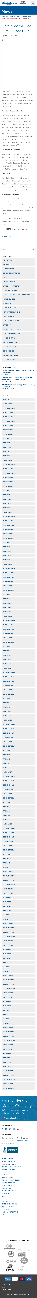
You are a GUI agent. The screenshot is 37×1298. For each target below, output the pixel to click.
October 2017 (8, 742)
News (5, 277)
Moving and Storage (9, 1164)
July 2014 (6, 906)
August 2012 (7, 1006)
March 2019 (7, 668)
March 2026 (7, 404)
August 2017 (7, 750)
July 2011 (6, 1058)
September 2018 (8, 694)
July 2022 (6, 495)
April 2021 (6, 560)
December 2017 (8, 733)
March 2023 (7, 460)
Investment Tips (9, 338)
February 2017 (8, 776)
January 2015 (8, 880)
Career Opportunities (11, 286)
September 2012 (8, 1001)
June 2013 (6, 962)
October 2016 (8, 793)
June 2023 (6, 447)
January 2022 (8, 521)
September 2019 (8, 642)
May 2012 (6, 1019)
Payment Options (8, 1177)
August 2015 (7, 854)
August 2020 (7, 594)
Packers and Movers (9, 1161)
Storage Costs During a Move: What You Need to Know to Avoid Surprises (17, 378)
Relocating (7, 260)
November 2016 (8, 789)
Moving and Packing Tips (11, 1191)
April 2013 (6, 971)
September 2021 (8, 538)
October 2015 (8, 845)
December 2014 (8, 884)
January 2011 (8, 1075)
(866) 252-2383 (22, 1140)
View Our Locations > (11, 1118)
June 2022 (6, 499)
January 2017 (8, 781)
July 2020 (6, 599)
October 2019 (8, 638)
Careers (4, 1215)
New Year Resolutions (11, 312)
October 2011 (8, 1049)
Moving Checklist (8, 1185)
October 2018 (8, 690)
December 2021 (8, 525)
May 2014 (6, 915)
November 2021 (8, 529)
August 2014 (7, 902)
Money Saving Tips (10, 342)
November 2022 (8, 477)
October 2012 (8, 997)
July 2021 (6, 547)
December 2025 (8, 408)
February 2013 (8, 980)
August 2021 (7, 542)
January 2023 (8, 469)
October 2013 (8, 945)
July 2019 (6, 651)
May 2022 (6, 503)
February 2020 (8, 620)
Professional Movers (9, 1204)
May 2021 (6, 555)
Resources (6, 1174)
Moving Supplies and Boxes (11, 1167)
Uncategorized (9, 282)
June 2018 (6, 707)
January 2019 (8, 677)
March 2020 (7, 616)
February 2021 (8, 568)
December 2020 (8, 577)
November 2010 (8, 1084)
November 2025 (8, 412)
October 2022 (8, 482)
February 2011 (8, 1071)
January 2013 (8, 984)
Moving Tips (6, 236)
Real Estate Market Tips (12, 346)
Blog (3, 1196)
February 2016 (8, 828)
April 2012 (6, 1023)
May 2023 (6, 451)
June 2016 (6, 811)
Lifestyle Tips (8, 316)
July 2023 (6, 443)
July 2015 (6, 858)
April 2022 (6, 508)
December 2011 (8, 1040)
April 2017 (6, 768)
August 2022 (7, 490)
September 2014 (8, 897)
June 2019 (6, 655)
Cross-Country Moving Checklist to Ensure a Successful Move (18, 371)
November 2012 (8, 993)
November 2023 (8, 425)
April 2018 (6, 716)
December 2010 (8, 1079)
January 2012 (8, 1036)
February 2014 (8, 928)
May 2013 (6, 967)
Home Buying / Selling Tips (13, 321)
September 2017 (8, 746)
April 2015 (6, 867)
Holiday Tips (7, 303)
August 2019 (7, 646)
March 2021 (7, 564)
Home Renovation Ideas (12, 334)
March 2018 (7, 720)
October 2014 (8, 893)
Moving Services (8, 1159)
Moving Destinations (11, 355)
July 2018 (6, 703)
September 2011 (8, 1053)
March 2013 (7, 975)
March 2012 (7, 1027)
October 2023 (8, 430)
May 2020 (6, 607)
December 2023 (8, 421)
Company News (8, 269)
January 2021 (8, 573)
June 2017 (6, 759)
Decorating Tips (9, 359)
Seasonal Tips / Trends (11, 329)
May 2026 (6, 399)
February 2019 (8, 672)
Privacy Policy (7, 1289)
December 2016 (8, 785)
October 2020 (8, 586)
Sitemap (5, 1287)
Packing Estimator (8, 1183)
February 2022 (8, 516)
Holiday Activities (10, 308)
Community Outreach (11, 273)
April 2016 (6, 819)
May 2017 (6, 763)
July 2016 (6, 806)
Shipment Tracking (8, 1169)
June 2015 (6, 863)
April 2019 (6, 664)
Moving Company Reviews (11, 1180)
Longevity (5, 1209)
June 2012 (6, 1014)
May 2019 (6, 659)
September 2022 (8, 486)
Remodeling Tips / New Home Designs (16, 295)
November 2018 (8, 685)
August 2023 (7, 438)
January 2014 (8, 932)
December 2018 (8, 681)
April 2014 (6, 919)
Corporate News (9, 290)
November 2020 (8, 581)
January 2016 (8, 832)
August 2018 (7, 698)
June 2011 (6, 1062)
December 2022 (8, 473)
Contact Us (6, 1284)
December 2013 (8, 936)
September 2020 (8, 590)
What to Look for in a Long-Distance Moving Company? (18, 386)
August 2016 (7, 802)
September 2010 (8, 1088)
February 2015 (8, 876)
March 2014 (7, 923)
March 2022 (7, 512)
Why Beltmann (8, 1201)
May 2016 (6, 815)
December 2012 (8, 988)
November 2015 (8, 841)
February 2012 (8, 1032)
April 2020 (6, 612)
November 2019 (8, 633)
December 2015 (8, 837)
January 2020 (8, 625)
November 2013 (8, 941)
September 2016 (8, 798)
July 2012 (6, 1010)
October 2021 (8, 534)
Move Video (6, 1193)
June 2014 (6, 910)
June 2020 (6, 603)
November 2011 (8, 1045)
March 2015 (7, 871)
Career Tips (7, 325)
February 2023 (8, 464)
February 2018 (8, 724)
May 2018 (6, 711)
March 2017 (7, 772)
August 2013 (7, 954)
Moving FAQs (6, 1188)
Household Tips (9, 299)
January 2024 (8, 417)
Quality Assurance (8, 1206)
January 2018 (8, 729)
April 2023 (6, 456)
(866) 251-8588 (7, 1140)
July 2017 (6, 755)
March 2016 (7, 824)
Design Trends (8, 351)
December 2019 (8, 629)
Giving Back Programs (10, 1212)
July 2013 (6, 958)
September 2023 (8, 434)
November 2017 (8, 737)
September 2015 (8, 850)
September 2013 (8, 949)
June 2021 (6, 551)
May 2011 (6, 1066)
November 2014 (8, 889)
